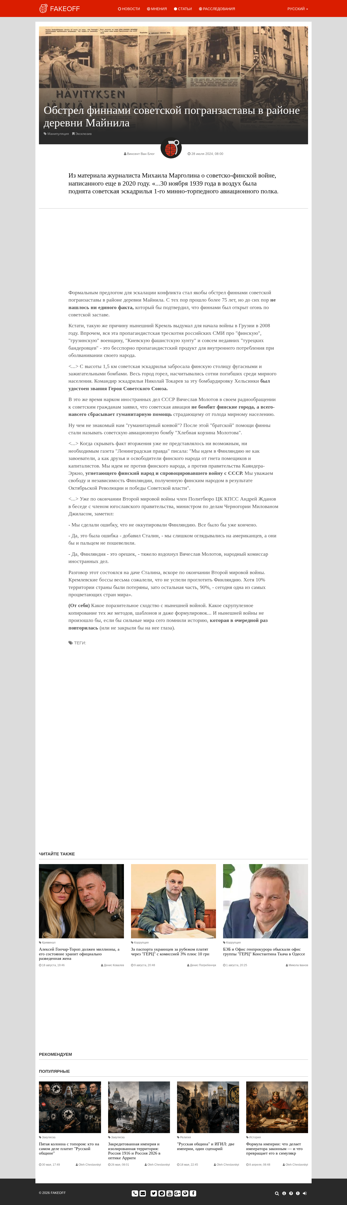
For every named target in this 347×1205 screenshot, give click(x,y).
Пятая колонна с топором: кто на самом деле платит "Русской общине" (69, 1149)
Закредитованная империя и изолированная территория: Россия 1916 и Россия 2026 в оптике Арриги (134, 1151)
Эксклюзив (83, 134)
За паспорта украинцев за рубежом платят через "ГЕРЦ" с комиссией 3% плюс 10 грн (170, 951)
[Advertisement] (173, 249)
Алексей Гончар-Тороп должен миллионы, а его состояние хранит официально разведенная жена (79, 954)
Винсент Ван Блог (141, 154)
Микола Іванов (298, 965)
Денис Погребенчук (203, 965)
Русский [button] (297, 9)
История (255, 1137)
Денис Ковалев (114, 965)
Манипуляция (58, 134)
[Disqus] (173, 785)
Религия (185, 1137)
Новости (130, 9)
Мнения (158, 9)
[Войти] (304, 1193)
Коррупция (141, 942)
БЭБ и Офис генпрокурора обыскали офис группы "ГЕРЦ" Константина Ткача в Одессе (264, 951)
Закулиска (48, 1137)
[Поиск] (277, 1193)
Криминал (48, 942)
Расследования (218, 9)
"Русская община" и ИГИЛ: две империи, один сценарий (205, 1146)
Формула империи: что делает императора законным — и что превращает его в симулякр (274, 1149)
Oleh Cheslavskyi (90, 1164)
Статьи (184, 9)
